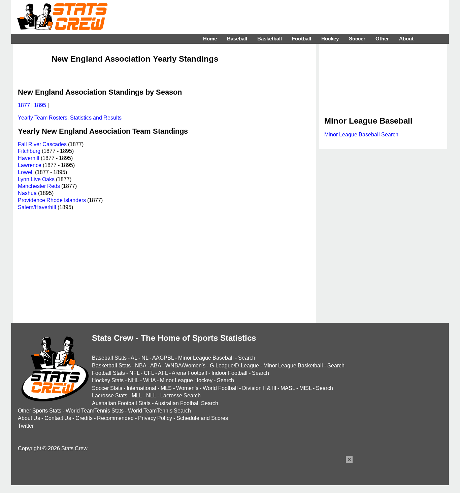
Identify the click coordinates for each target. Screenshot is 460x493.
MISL (305, 388)
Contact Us (57, 418)
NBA (140, 365)
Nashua (27, 193)
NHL (133, 380)
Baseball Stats (109, 358)
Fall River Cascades (42, 144)
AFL (163, 373)
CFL (149, 373)
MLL (137, 395)
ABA (155, 365)
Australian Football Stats (121, 403)
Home (210, 38)
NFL (134, 373)
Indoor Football (229, 373)
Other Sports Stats (39, 411)
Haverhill (28, 158)
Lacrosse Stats (109, 395)
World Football (220, 388)
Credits (84, 418)
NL (144, 358)
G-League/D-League (234, 365)
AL (134, 358)
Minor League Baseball (206, 358)
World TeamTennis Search (159, 411)
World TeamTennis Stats (95, 411)
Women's (187, 388)
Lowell (26, 172)
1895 (40, 105)
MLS (166, 388)
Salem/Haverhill (37, 207)
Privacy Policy (155, 418)
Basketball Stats (111, 365)
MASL (288, 388)
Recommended (115, 418)
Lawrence (29, 165)
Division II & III (259, 388)
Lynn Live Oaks (36, 179)
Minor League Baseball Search (361, 134)
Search (246, 358)
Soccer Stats (107, 388)
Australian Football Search (186, 403)
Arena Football (189, 373)
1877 (24, 105)
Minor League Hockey (186, 380)
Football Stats (108, 373)
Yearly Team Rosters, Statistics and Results (70, 118)
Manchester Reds (39, 186)
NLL (151, 395)
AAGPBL (163, 358)
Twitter (26, 426)
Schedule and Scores (202, 418)
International (141, 388)
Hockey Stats (108, 380)
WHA (149, 380)
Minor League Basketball (293, 365)
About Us (29, 418)
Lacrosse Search (180, 395)
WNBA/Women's (185, 365)
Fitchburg (29, 151)
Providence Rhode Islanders (52, 200)
